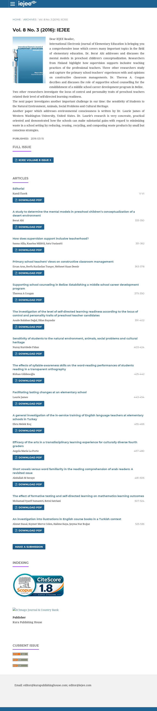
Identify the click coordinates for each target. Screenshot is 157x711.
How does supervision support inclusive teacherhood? (51, 238)
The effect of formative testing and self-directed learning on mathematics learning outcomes (78, 496)
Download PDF (30, 200)
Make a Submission (29, 546)
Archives (29, 19)
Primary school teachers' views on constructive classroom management (63, 261)
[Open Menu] (12, 4)
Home (17, 19)
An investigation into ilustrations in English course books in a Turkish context (67, 519)
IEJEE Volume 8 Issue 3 (34, 160)
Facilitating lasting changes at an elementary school (50, 392)
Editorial (18, 188)
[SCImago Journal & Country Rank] (36, 610)
